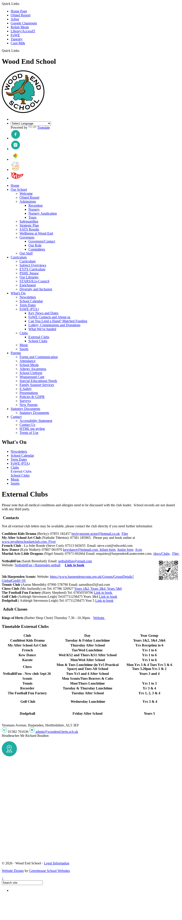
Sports (24, 349)
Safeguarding (29, 221)
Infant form (108, 549)
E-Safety (26, 389)
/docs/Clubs (161, 553)
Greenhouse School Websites (49, 871)
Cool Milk (18, 43)
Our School (19, 189)
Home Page (19, 11)
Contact (16, 417)
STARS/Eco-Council (34, 281)
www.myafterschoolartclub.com (24, 541)
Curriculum (19, 257)
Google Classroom (24, 23)
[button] (21, 50)
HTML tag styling (32, 429)
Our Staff (26, 253)
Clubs (24, 333)
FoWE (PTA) (29, 309)
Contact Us (27, 425)
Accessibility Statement (36, 421)
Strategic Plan (29, 225)
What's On (18, 293)
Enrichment (28, 285)
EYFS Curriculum (32, 269)
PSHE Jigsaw (29, 273)
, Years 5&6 (113, 588)
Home (15, 185)
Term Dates (28, 305)
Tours (32, 217)
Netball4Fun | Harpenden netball (37, 565)
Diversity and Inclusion (36, 289)
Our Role (35, 245)
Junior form (125, 549)
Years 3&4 (98, 588)
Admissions (28, 201)
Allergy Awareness (33, 369)
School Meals (29, 365)
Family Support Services (37, 385)
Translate (43, 127)
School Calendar (31, 301)
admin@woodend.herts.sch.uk (57, 732)
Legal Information (56, 863)
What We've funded (42, 329)
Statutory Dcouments (34, 413)
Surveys (25, 401)
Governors (27, 237)
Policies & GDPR (32, 397)
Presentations (29, 393)
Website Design (13, 871)
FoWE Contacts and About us (49, 317)
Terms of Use (29, 433)
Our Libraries (29, 277)
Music (24, 345)
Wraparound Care (32, 377)
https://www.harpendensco (68, 576)
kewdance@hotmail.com (81, 549)
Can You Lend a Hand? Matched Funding (57, 321)
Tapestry (17, 39)
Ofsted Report (20, 15)
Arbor (15, 19)
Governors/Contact (41, 241)
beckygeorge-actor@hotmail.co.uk (95, 534)
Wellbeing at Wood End (36, 233)
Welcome (26, 193)
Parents (16, 353)
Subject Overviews (33, 265)
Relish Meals (20, 27)
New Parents (29, 405)
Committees (36, 249)
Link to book (74, 565)
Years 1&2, (82, 588)
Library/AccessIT (23, 31)
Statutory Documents (25, 409)
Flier (125, 534)
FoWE (15, 35)
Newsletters (28, 297)
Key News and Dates (43, 313)
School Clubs (37, 341)
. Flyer (51, 541)
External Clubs (38, 337)
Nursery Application (42, 213)
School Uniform (31, 373)
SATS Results (29, 229)
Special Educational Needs (38, 381)
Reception (35, 205)
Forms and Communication (39, 357)
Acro (138, 549)
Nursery (34, 209)
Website (99, 618)
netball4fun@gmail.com (75, 561)
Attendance (28, 361)
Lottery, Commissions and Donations (54, 325)
